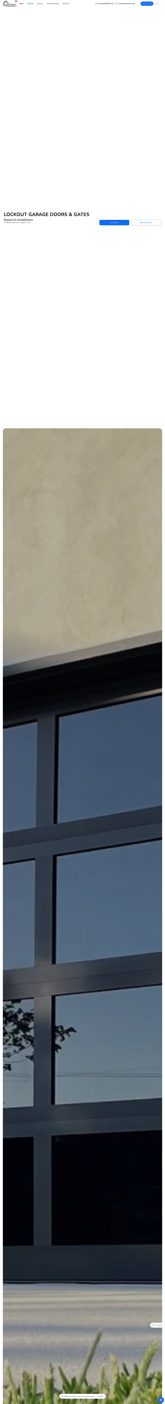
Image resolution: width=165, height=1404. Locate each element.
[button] (157, 3)
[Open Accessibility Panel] (161, 1400)
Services (40, 3)
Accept (100, 1396)
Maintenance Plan (53, 3)
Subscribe (66, 3)
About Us (30, 3)
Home (21, 3)
